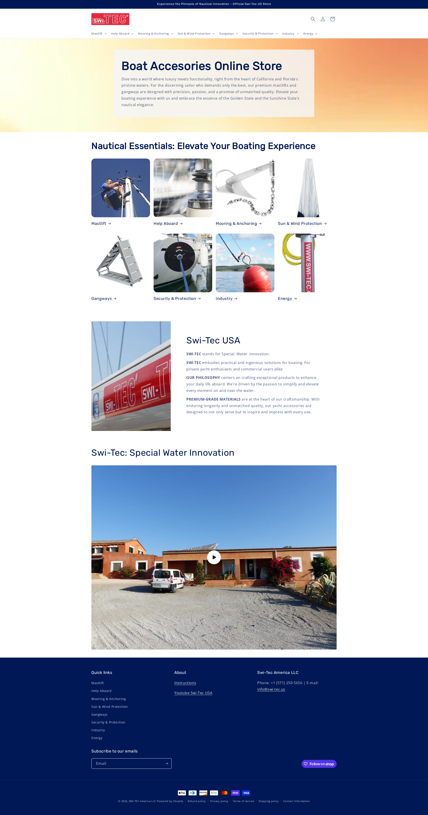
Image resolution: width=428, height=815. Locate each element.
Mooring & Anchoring (236, 223)
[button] (99, 33)
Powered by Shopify (170, 801)
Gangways (101, 298)
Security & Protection (175, 298)
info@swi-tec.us (271, 689)
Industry (224, 298)
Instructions (185, 682)
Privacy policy (219, 801)
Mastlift (98, 223)
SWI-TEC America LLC (142, 801)
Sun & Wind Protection (300, 223)
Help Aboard (166, 223)
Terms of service (243, 801)
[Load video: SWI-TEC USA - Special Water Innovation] (214, 557)
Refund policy (197, 801)
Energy (285, 298)
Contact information (296, 801)
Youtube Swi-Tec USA (193, 692)
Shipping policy (269, 801)
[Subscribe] (166, 763)
